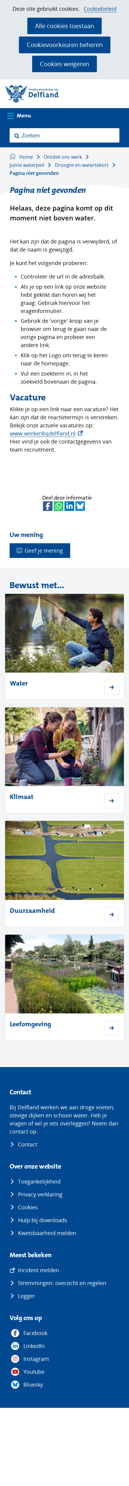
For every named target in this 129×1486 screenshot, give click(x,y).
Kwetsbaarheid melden (47, 1233)
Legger (26, 1295)
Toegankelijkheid (39, 1181)
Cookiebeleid (100, 9)
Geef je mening (44, 550)
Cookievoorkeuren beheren (65, 44)
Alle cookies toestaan (64, 26)
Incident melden (38, 1270)
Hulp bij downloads (42, 1220)
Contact (27, 1144)
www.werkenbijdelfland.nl (46, 433)
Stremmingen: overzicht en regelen (62, 1283)
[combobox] (64, 135)
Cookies (28, 1207)
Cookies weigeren (64, 64)
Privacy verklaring (40, 1194)
